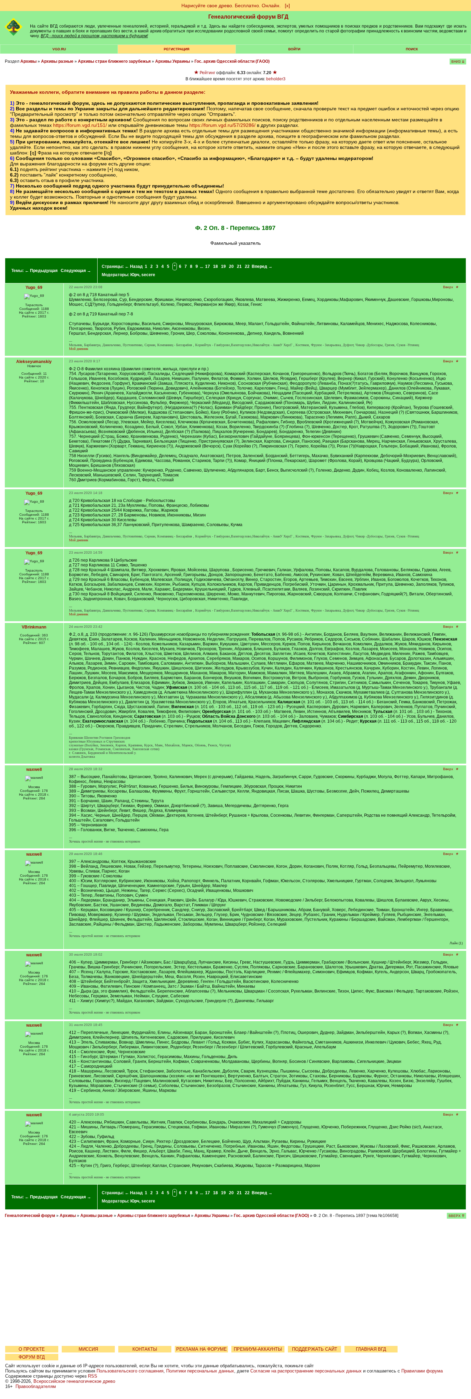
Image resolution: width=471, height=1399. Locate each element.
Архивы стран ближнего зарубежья (114, 61)
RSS (92, 1376)
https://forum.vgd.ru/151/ (80, 125)
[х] (287, 5)
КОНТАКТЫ (144, 1349)
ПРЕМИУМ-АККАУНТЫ (258, 1349)
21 (239, 266)
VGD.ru (59, 49)
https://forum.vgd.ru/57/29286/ (222, 125)
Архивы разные (57, 61)
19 (223, 266)
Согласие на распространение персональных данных (306, 1370)
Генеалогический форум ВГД (248, 17)
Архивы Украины (172, 61)
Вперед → (262, 266)
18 (215, 266)
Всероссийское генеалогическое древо (74, 1381)
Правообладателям (36, 1386)
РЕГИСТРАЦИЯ (176, 49)
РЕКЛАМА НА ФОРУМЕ (201, 1349)
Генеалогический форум (30, 1215)
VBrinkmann (34, 627)
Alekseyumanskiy (34, 361)
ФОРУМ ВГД (32, 1357)
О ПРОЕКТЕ (32, 1349)
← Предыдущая (41, 270)
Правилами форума (422, 1370)
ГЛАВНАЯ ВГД (371, 1349)
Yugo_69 (34, 287)
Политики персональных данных (200, 1370)
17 (207, 266)
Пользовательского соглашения (130, 1370)
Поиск (412, 49)
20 (231, 266)
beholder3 (275, 79)
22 (247, 266)
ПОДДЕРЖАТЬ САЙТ (314, 1349)
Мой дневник (78, 349)
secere (148, 274)
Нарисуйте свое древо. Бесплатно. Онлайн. (231, 5)
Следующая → (76, 270)
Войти (294, 49)
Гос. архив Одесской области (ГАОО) (232, 61)
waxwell (34, 769)
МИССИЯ (88, 1349)
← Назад (134, 266)
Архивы (28, 61)
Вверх (448, 287)
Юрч (134, 274)
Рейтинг (207, 72)
